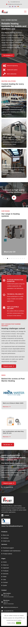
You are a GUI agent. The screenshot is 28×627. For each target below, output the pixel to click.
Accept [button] (18, 623)
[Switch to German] (18, 6)
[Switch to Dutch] (10, 6)
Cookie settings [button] (11, 623)
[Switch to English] (12, 6)
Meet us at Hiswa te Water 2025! (13, 403)
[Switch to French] (15, 6)
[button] (3, 258)
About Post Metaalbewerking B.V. (12, 526)
